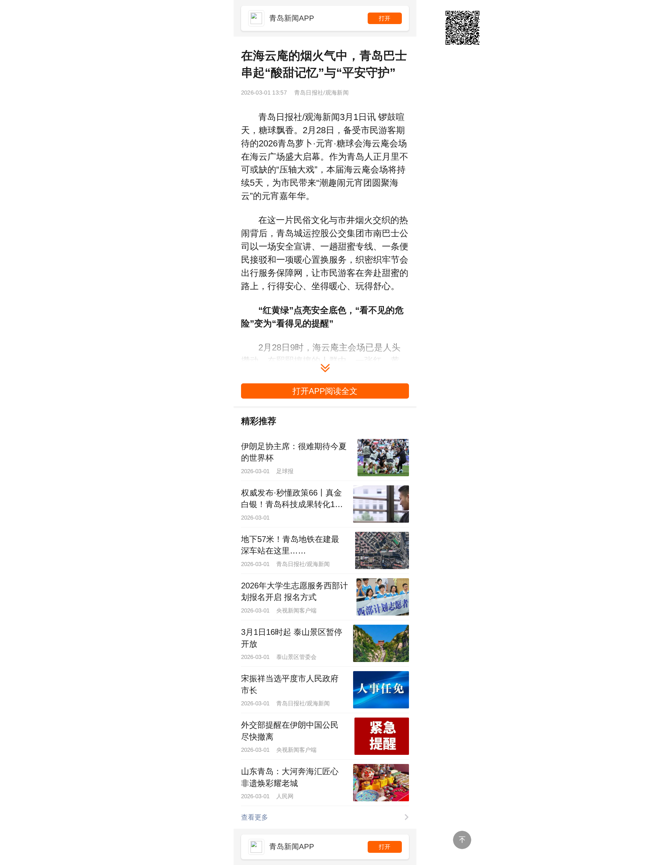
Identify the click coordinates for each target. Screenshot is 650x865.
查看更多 (254, 817)
